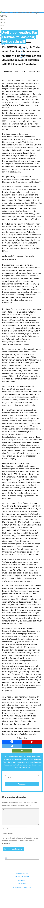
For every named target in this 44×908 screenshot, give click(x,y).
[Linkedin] (32, 746)
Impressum (22, 880)
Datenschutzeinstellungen (22, 887)
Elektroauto (8, 71)
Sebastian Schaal (34, 71)
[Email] (22, 751)
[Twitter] (12, 746)
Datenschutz (22, 883)
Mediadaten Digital (22, 876)
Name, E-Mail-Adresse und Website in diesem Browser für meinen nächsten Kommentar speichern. (20, 840)
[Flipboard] (32, 742)
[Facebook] (12, 742)
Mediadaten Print (22, 873)
